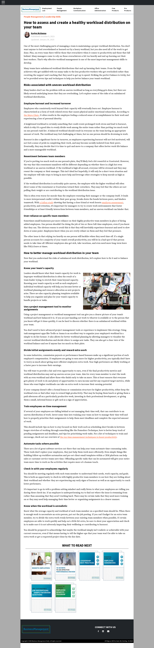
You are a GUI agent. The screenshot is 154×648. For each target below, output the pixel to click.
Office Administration (100, 9)
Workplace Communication (79, 9)
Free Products (115, 9)
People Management (62, 9)
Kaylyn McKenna (38, 33)
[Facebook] (98, 631)
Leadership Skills (53, 16)
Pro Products (127, 9)
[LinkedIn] (103, 631)
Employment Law (47, 9)
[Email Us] (108, 631)
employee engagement (112, 202)
